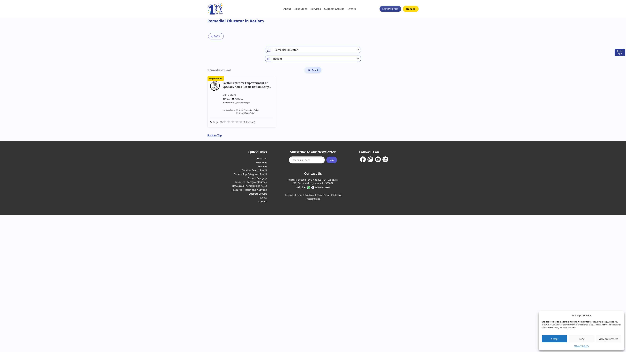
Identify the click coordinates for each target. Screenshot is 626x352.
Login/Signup (390, 9)
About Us (261, 158)
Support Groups (334, 9)
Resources (300, 9)
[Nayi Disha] (215, 8)
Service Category (257, 178)
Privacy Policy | (324, 195)
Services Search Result (254, 170)
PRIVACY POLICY (581, 346)
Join (332, 159)
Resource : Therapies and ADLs (249, 185)
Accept (554, 338)
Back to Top (214, 135)
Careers (262, 201)
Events (352, 9)
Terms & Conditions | (306, 195)
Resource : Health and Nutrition (249, 189)
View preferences (608, 338)
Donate (410, 8)
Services (316, 9)
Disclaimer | (290, 195)
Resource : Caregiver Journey (251, 181)
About (287, 9)
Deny (581, 338)
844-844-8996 (322, 187)
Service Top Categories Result (250, 174)
